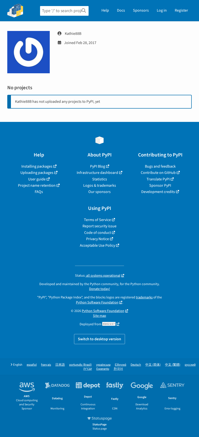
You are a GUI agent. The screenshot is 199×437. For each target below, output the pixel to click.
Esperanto (102, 369)
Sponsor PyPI (160, 185)
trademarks (144, 297)
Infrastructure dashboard (97, 172)
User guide (37, 179)
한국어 (118, 369)
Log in (162, 10)
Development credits (158, 191)
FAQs (39, 191)
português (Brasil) (80, 365)
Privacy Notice (97, 239)
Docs (121, 10)
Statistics (99, 179)
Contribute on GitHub (158, 172)
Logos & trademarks (99, 185)
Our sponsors (99, 191)
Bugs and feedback (160, 166)
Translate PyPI (158, 179)
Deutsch (136, 365)
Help (105, 10)
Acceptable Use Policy (97, 245)
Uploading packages (36, 172)
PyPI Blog (97, 166)
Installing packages (36, 166)
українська (103, 365)
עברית (87, 369)
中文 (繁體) (172, 365)
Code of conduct (97, 232)
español (32, 365)
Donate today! (99, 288)
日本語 (60, 365)
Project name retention (37, 185)
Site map (99, 315)
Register (181, 10)
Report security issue (99, 226)
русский (190, 365)
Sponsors (141, 10)
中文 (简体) (153, 365)
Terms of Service (97, 219)
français (46, 365)
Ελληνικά (120, 365)
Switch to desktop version (99, 339)
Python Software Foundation (97, 302)
